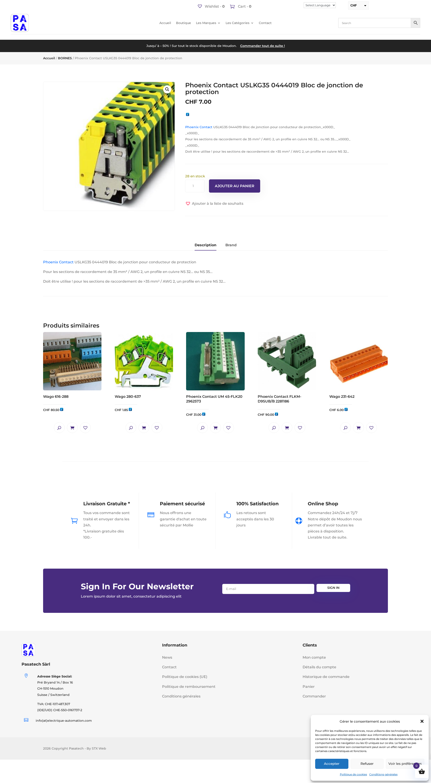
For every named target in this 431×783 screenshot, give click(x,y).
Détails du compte (319, 667)
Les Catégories (237, 23)
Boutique (183, 23)
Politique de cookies (353, 774)
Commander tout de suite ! (262, 46)
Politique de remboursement (189, 686)
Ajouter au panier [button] (72, 427)
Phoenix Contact (198, 127)
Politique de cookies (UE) (184, 677)
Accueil (165, 23)
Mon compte (314, 657)
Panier (309, 686)
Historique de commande (326, 677)
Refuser (367, 763)
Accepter (331, 763)
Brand (231, 245)
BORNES (65, 58)
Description (205, 245)
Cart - (244, 6)
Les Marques (206, 23)
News (167, 657)
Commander (314, 696)
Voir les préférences (405, 763)
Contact (265, 23)
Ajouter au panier (234, 186)
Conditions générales (383, 774)
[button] (422, 721)
